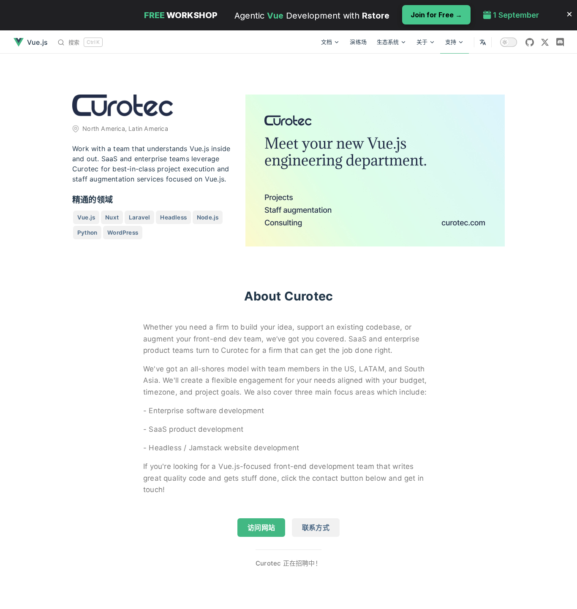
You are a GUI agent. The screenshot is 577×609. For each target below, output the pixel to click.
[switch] (508, 42)
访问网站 (261, 527)
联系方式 (315, 527)
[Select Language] (483, 42)
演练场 (358, 41)
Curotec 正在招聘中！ (288, 563)
